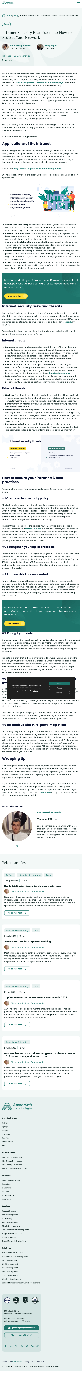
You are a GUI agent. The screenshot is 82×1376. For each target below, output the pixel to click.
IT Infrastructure (9, 1237)
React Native (7, 1141)
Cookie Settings (52, 1366)
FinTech (5, 1191)
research (67, 322)
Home (9, 16)
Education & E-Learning (30, 875)
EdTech (9, 875)
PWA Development (10, 1271)
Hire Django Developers (12, 1161)
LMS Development (9, 1260)
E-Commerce (8, 1195)
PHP (3, 1145)
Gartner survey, (33, 528)
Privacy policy (21, 1366)
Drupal (5, 1130)
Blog (16, 16)
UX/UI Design (7, 1218)
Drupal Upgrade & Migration (14, 1241)
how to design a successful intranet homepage (39, 82)
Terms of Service (36, 1366)
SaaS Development (10, 1275)
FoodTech (6, 1199)
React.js (5, 1138)
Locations (6, 1366)
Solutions (6, 1248)
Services (6, 1206)
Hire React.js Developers (12, 1165)
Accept (59, 683)
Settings (59, 692)
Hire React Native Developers (14, 1168)
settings (35, 691)
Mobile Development (11, 1226)
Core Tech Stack (9, 1118)
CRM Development (10, 1268)
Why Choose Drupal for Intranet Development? (37, 168)
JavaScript (6, 1134)
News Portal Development (13, 1253)
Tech (6, 24)
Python (5, 1123)
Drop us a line (14, 296)
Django (5, 1126)
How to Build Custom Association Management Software (33, 886)
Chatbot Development (11, 1279)
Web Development (10, 1222)
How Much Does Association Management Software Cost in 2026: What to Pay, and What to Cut (39, 1055)
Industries (6, 1175)
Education (6, 1184)
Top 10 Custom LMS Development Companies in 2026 (35, 997)
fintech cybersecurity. (59, 373)
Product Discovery (10, 1211)
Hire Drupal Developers (12, 1157)
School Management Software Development (21, 1283)
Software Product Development (15, 1230)
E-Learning (6, 1188)
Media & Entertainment (12, 1180)
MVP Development (10, 1214)
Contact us (13, 623)
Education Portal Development (15, 1256)
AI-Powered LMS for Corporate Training (27, 941)
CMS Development (10, 1264)
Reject (59, 688)
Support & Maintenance (12, 1233)
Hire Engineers (8, 1152)
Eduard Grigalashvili (49, 812)
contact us (45, 792)
